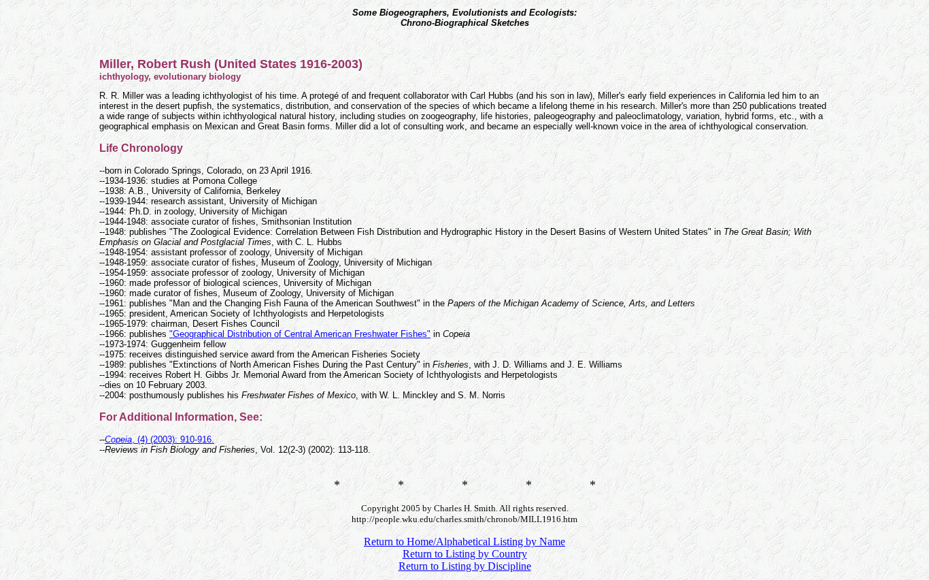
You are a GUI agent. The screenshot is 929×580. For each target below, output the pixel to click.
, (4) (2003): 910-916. (159, 439)
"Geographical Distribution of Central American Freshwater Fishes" (299, 334)
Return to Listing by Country (465, 554)
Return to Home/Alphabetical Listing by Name (464, 541)
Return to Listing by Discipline (465, 566)
